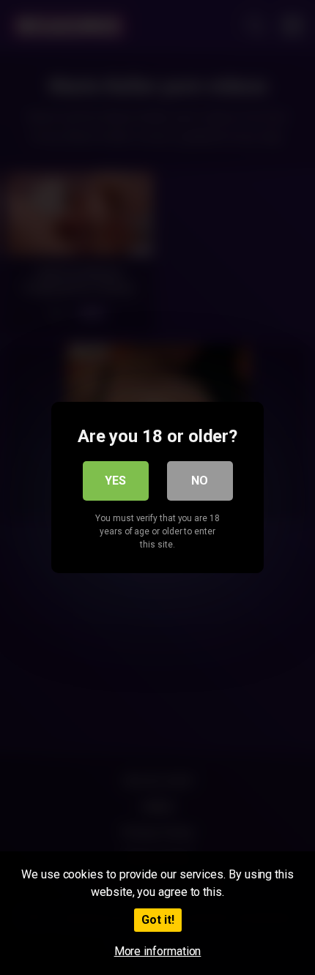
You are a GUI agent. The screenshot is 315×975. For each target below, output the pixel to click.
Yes (115, 481)
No (199, 481)
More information (157, 951)
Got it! (157, 920)
